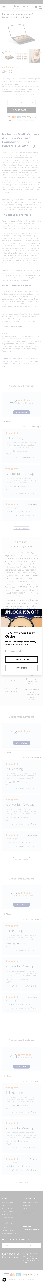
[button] (4, 1280)
